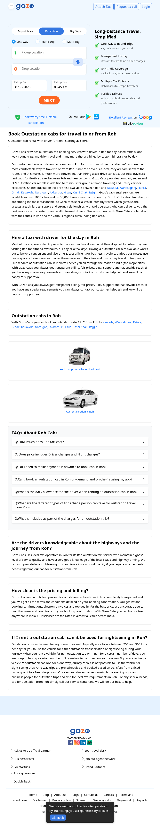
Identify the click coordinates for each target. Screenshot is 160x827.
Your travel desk (95, 750)
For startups (22, 767)
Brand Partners (95, 767)
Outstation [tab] (51, 31)
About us (60, 795)
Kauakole (27, 192)
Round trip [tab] (48, 42)
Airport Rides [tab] (25, 31)
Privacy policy (61, 800)
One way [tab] (22, 42)
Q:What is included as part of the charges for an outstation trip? (62, 518)
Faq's (75, 795)
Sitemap (81, 800)
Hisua (67, 192)
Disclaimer (40, 800)
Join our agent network (100, 759)
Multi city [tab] (73, 42)
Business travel (24, 759)
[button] (10, 6)
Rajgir (93, 192)
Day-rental (124, 800)
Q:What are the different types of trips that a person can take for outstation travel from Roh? (75, 505)
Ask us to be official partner (32, 750)
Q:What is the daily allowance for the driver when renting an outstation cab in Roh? (76, 492)
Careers (109, 795)
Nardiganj (41, 192)
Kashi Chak (80, 192)
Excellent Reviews (121, 117)
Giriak (16, 192)
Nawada (112, 188)
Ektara (142, 188)
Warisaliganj (127, 188)
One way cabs (102, 800)
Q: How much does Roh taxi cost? (39, 442)
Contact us (91, 795)
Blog (46, 795)
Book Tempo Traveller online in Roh (80, 369)
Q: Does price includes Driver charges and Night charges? (57, 454)
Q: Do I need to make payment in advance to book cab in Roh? (60, 467)
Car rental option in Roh (80, 411)
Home (33, 795)
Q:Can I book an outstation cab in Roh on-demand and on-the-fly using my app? (73, 479)
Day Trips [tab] (75, 31)
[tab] (23, 42)
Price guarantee (24, 773)
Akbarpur (56, 192)
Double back (22, 781)
